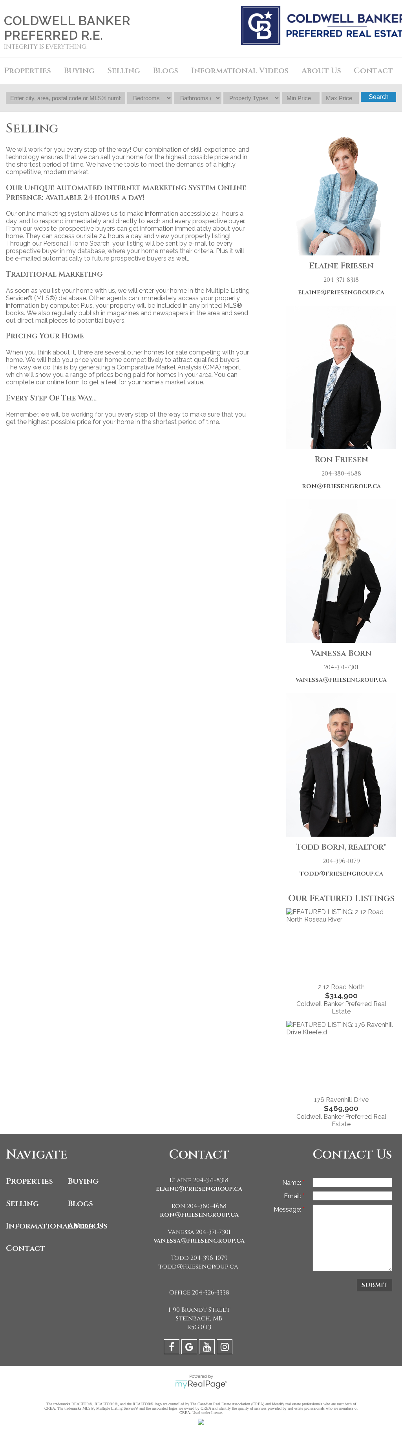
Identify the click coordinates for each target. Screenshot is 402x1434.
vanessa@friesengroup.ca (341, 680)
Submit (374, 1285)
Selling (22, 1203)
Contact (373, 70)
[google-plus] (190, 1348)
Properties (29, 1181)
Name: (292, 1182)
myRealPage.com (201, 1384)
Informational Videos (35, 1226)
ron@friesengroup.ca (341, 486)
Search (379, 97)
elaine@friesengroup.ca (341, 292)
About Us (88, 1226)
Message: (288, 1209)
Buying (83, 1181)
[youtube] (208, 1348)
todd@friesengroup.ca (341, 873)
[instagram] (225, 1348)
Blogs (165, 70)
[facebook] (172, 1348)
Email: (293, 1196)
